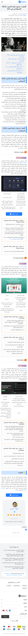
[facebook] (10, 610)
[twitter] (7, 610)
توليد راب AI (12, 238)
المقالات (25, 603)
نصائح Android (16, 585)
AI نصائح (24, 588)
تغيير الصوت (14, 13)
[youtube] (3, 610)
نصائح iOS (24, 585)
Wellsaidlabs (24, 368)
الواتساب (9, 585)
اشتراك (5, 616)
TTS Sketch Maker (23, 266)
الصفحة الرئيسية (21, 13)
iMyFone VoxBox (23, 162)
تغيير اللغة (14, 620)
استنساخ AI (18, 238)
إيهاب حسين (22, 15)
